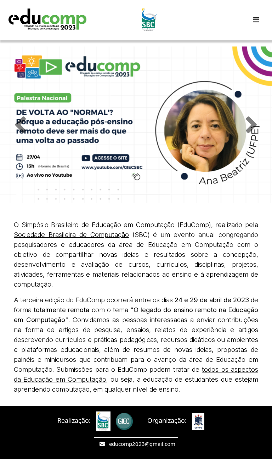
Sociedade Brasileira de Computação (71, 235)
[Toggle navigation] (256, 20)
